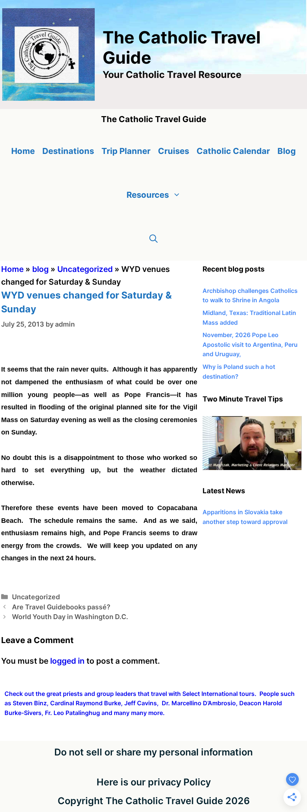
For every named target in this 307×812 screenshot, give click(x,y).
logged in (67, 661)
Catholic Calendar (233, 151)
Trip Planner (126, 151)
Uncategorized (85, 269)
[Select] (252, 468)
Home (23, 151)
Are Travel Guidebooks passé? (61, 607)
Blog (286, 151)
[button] (153, 239)
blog (40, 269)
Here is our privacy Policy (154, 782)
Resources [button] (148, 195)
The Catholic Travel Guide (182, 47)
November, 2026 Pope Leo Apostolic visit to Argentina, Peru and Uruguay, (250, 344)
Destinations (68, 151)
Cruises (173, 151)
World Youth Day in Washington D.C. (70, 617)
